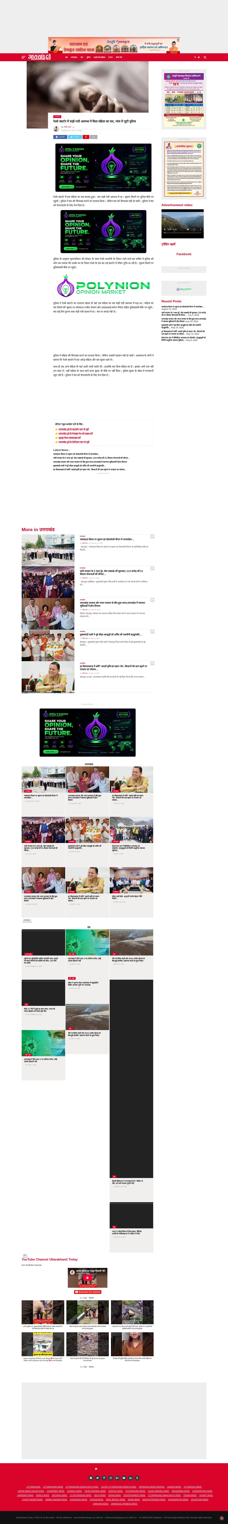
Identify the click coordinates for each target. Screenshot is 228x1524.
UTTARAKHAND (33, 1487)
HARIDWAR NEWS (25, 1495)
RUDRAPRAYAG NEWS (202, 1491)
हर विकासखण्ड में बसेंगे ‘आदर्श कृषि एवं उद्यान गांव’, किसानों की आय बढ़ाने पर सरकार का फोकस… (90, 469)
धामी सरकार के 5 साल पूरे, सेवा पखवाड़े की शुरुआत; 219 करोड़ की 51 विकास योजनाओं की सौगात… (91, 458)
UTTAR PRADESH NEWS (80, 1495)
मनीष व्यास (67, 127)
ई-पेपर (110, 57)
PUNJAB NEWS (96, 1499)
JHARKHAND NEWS (78, 1499)
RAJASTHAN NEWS (199, 1499)
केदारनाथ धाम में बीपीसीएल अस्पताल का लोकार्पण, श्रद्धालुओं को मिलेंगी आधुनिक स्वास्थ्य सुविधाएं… (184, 338)
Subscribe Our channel (89, 1292)
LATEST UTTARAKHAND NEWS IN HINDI (118, 1487)
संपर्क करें (119, 57)
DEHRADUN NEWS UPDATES (151, 1487)
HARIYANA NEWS (100, 1504)
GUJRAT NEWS (206, 1495)
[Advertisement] (114, 18)
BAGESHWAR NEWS (180, 1491)
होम (66, 57)
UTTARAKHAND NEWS (53, 1487)
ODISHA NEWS (190, 1495)
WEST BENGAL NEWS (115, 1499)
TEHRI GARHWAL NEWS (95, 1491)
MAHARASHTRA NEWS (178, 1499)
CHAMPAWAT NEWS (55, 1491)
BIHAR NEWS (134, 1499)
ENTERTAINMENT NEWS (134, 1495)
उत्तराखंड (74, 57)
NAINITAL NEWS (116, 1491)
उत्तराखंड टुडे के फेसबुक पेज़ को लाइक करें (76, 433)
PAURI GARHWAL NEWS (158, 1491)
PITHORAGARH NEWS (135, 1491)
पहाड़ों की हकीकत (99, 57)
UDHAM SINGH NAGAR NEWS (31, 1491)
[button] (91, 1298)
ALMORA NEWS (174, 1487)
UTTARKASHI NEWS (192, 1487)
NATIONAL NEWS (59, 1495)
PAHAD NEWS (115, 1495)
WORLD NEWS (42, 1495)
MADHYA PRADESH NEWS (154, 1499)
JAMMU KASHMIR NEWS (56, 1499)
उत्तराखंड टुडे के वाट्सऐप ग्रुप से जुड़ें (74, 429)
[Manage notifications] (222, 1518)
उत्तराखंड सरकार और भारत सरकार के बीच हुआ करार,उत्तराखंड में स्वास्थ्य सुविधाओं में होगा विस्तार (90, 462)
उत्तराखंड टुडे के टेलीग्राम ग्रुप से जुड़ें (74, 441)
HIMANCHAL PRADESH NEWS (124, 1504)
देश (82, 57)
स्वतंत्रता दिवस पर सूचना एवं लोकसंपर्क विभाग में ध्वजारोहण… (76, 454)
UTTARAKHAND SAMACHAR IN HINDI (82, 1487)
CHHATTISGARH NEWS (32, 1499)
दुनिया (89, 57)
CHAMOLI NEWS (74, 1491)
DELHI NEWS (100, 1495)
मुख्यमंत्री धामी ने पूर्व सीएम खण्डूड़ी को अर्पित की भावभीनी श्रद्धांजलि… (79, 466)
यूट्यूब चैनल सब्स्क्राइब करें (70, 437)
